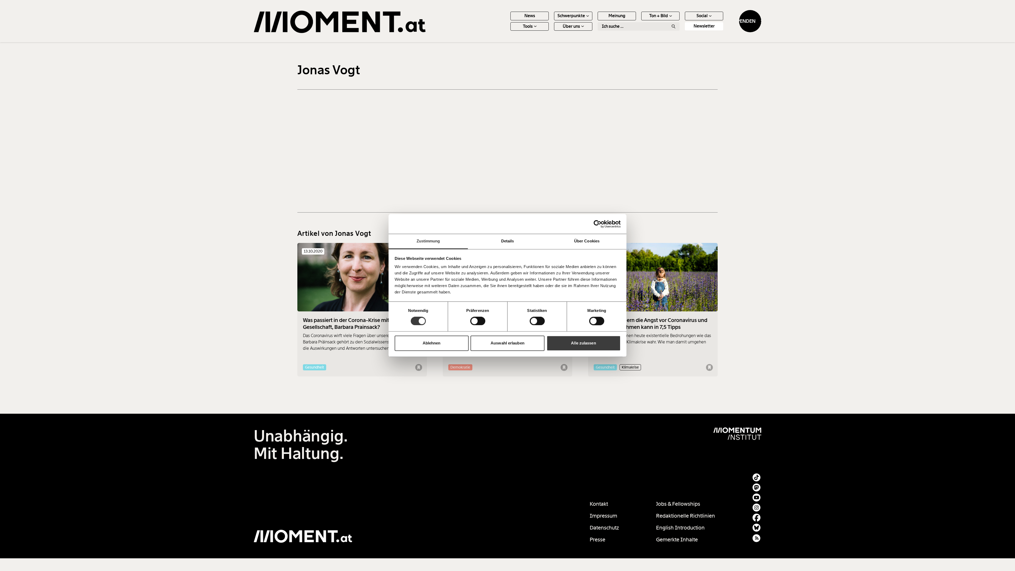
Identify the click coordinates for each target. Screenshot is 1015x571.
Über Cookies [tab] (586, 241)
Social (702, 16)
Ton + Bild (658, 16)
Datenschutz (604, 527)
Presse (597, 539)
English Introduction (680, 527)
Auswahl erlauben (507, 343)
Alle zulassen (583, 343)
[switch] (477, 321)
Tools (528, 26)
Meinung (616, 16)
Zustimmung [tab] (428, 241)
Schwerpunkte (571, 16)
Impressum (603, 515)
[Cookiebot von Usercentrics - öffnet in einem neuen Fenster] (597, 224)
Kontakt (599, 503)
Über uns (571, 26)
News (529, 16)
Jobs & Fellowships (678, 503)
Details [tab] (507, 241)
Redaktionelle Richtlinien (685, 515)
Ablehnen (432, 343)
